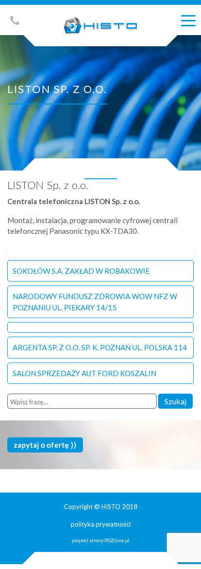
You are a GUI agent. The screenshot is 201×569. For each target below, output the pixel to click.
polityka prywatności (101, 524)
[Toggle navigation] (188, 20)
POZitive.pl (116, 540)
